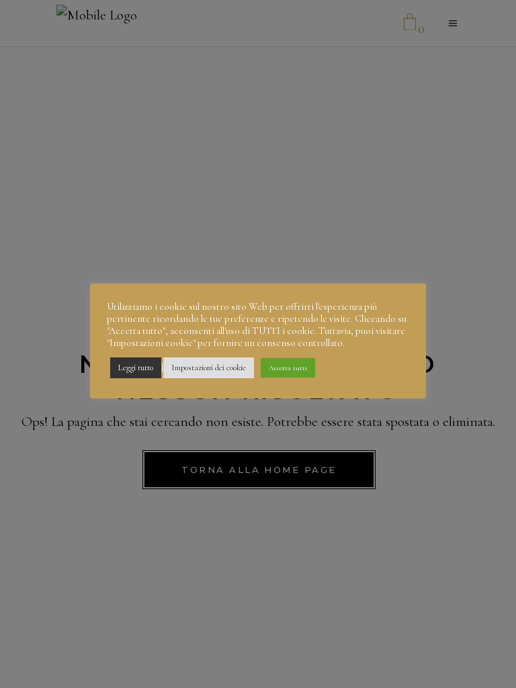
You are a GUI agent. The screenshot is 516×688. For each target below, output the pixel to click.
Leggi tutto (135, 367)
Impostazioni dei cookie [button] (208, 367)
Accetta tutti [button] (288, 367)
